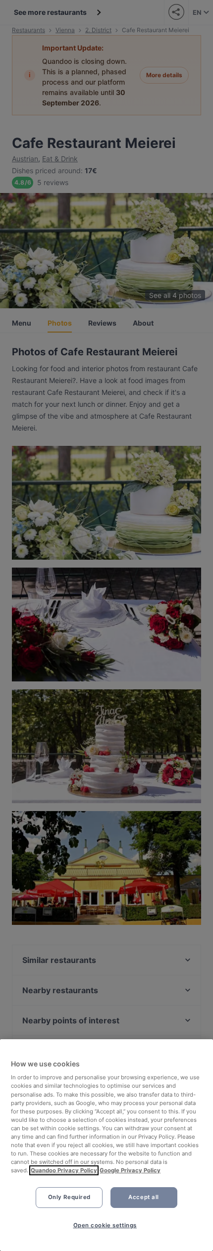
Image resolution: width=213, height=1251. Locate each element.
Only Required (69, 1197)
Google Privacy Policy (130, 1170)
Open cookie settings (105, 1225)
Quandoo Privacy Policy (64, 1170)
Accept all (143, 1197)
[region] (106, 1145)
